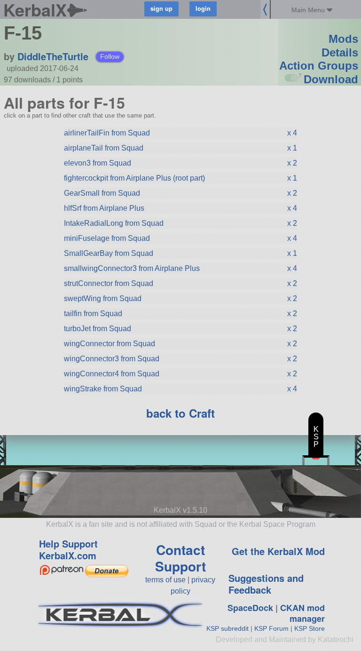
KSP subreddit (227, 628)
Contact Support (180, 558)
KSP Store (309, 628)
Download (331, 79)
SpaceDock (250, 608)
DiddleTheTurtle (52, 56)
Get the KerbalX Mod (278, 551)
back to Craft (180, 413)
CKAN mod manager (302, 613)
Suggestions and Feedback (266, 583)
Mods (343, 38)
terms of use (165, 580)
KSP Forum (271, 628)
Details (340, 52)
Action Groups (318, 65)
